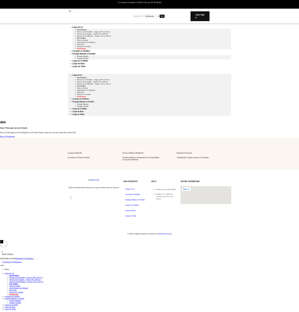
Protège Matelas (83, 56)
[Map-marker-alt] (92, 4)
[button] (149, 71)
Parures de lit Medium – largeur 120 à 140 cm (94, 36)
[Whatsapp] (86, 4)
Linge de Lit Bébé (79, 109)
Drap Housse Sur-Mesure (86, 42)
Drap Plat (80, 44)
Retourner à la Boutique (24, 258)
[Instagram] (79, 4)
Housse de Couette (84, 46)
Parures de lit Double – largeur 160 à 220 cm (93, 32)
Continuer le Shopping (11, 262)
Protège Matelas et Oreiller (84, 54)
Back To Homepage (7, 136)
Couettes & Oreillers (80, 99)
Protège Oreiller (83, 106)
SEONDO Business (165, 234)
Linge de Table (78, 66)
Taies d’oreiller (82, 40)
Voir (162, 16)
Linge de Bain (78, 111)
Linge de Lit (77, 27)
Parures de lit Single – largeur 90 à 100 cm (92, 34)
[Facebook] (72, 4)
